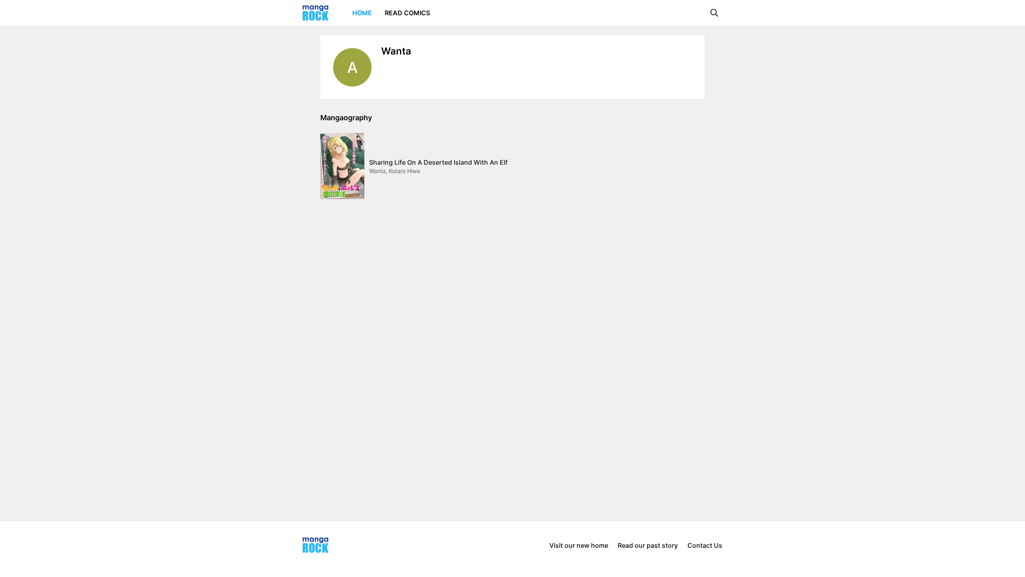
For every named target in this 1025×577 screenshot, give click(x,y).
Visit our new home (578, 545)
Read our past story (648, 545)
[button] (714, 13)
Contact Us (704, 545)
